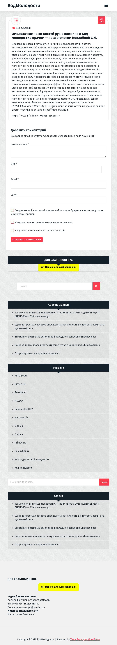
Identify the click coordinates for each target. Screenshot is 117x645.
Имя (14, 163)
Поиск (104, 482)
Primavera (20, 442)
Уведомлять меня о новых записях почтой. (40, 230)
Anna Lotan (21, 375)
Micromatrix (21, 417)
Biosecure (20, 384)
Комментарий (20, 144)
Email (15, 179)
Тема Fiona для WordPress (85, 639)
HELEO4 (19, 400)
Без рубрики (23, 28)
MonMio (19, 425)
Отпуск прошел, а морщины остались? (37, 353)
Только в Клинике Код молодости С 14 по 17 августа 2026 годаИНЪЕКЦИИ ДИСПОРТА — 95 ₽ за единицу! (57, 314)
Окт (101, 20)
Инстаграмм (15, 614)
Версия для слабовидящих (60, 267)
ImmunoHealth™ (24, 409)
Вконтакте (28, 614)
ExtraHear (20, 392)
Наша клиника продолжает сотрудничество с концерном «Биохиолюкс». (58, 345)
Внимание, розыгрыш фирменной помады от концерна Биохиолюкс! (55, 336)
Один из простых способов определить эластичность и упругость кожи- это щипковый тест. (59, 326)
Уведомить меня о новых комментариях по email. (44, 222)
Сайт (13, 194)
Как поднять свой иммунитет (32, 459)
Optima (19, 434)
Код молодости (23, 467)
